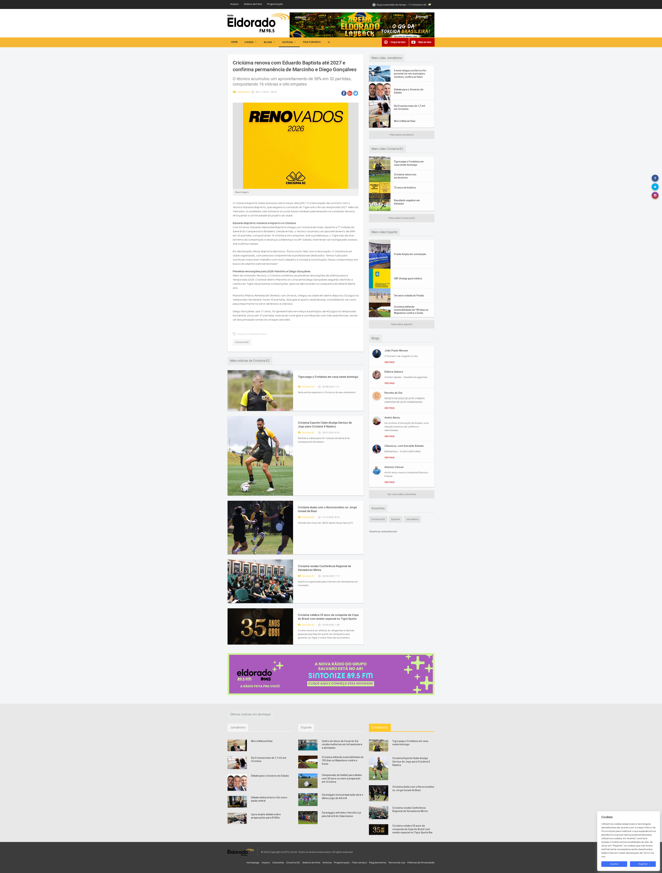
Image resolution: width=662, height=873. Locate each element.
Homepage (253, 862)
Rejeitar (643, 864)
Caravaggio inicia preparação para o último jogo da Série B (342, 796)
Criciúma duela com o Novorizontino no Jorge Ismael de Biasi (327, 509)
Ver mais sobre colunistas (401, 494)
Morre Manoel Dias (404, 121)
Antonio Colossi (394, 467)
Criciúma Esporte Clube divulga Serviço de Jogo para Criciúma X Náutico (325, 424)
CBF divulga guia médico (408, 278)
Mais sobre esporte (401, 324)
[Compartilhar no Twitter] (355, 93)
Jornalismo (412, 519)
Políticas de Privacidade (420, 862)
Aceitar (614, 864)
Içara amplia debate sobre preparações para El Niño (266, 816)
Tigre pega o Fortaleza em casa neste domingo (328, 376)
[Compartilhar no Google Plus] (349, 93)
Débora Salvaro (393, 371)
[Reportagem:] (296, 146)
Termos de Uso (396, 862)
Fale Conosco (312, 42)
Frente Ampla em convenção (410, 254)
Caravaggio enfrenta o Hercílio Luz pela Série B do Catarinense (341, 814)
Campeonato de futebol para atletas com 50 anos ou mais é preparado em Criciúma (342, 778)
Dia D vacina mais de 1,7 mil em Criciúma (409, 107)
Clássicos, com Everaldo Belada (404, 445)
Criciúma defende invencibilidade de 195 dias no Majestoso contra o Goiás (411, 309)
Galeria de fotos (253, 4)
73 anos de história (405, 187)
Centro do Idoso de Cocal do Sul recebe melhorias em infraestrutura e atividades (342, 744)
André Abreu (392, 417)
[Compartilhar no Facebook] (344, 93)
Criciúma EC (242, 92)
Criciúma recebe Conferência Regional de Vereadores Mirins (324, 568)
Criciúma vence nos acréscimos (405, 176)
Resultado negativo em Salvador (407, 202)
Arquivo (234, 4)
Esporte (395, 519)
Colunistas (278, 862)
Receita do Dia (393, 392)
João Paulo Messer (396, 350)
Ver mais (389, 362)
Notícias (327, 862)
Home (234, 42)
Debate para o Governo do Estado (408, 91)
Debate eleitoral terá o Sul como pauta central (269, 799)
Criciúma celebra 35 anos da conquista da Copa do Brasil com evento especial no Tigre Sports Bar (328, 617)
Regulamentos (377, 862)
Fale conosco (359, 862)
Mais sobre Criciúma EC (402, 218)
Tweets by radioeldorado (383, 531)
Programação (275, 4)
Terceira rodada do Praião (409, 295)
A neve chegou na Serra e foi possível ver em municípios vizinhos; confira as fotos (410, 73)
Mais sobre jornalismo (402, 135)
